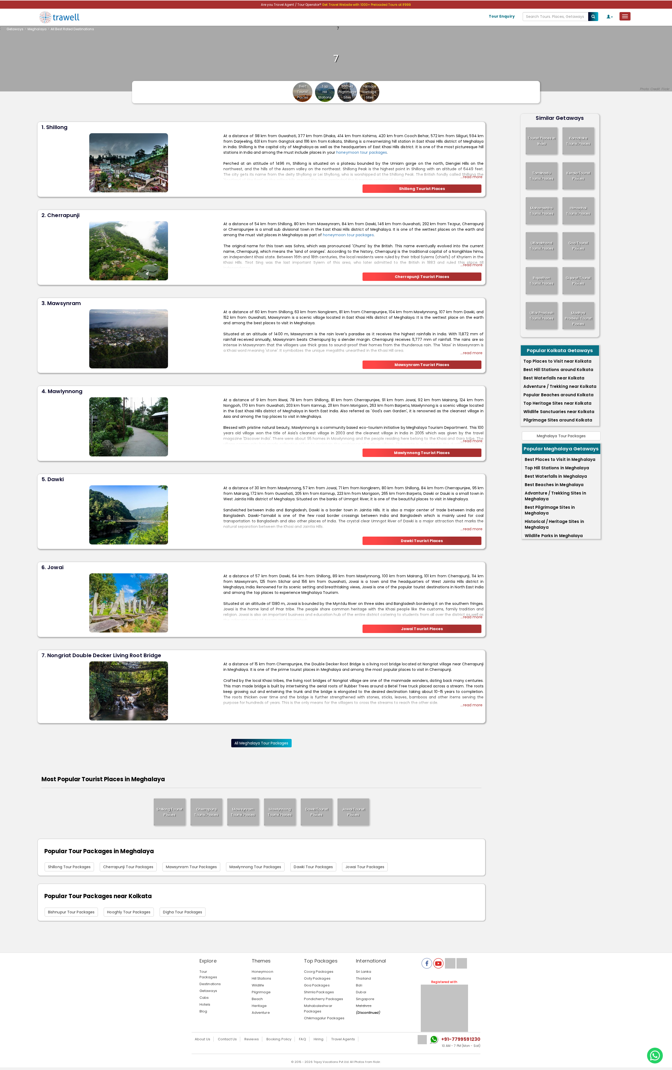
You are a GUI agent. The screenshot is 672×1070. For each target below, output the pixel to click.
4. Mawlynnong (61, 391)
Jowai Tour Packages (364, 867)
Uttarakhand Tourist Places (541, 245)
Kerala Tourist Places (578, 176)
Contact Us (227, 1039)
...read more (471, 176)
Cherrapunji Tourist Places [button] (422, 276)
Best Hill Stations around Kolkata (558, 369)
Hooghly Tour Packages (128, 912)
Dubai (361, 992)
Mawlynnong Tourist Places (280, 812)
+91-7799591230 (460, 1039)
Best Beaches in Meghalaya (554, 484)
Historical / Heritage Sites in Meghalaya (554, 524)
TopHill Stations (325, 92)
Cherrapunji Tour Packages (128, 867)
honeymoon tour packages (361, 152)
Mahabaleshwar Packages (318, 1008)
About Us (202, 1039)
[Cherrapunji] (128, 250)
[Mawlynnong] (128, 426)
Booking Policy (278, 1039)
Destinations (210, 983)
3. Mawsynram (61, 303)
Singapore (365, 998)
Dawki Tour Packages (313, 867)
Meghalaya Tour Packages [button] (561, 436)
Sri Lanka (363, 971)
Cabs (204, 997)
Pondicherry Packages (323, 998)
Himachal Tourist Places (578, 210)
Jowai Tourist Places (353, 812)
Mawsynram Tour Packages (191, 867)
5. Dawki (52, 479)
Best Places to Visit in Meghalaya (560, 459)
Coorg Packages (318, 971)
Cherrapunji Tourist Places (206, 812)
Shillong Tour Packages (69, 867)
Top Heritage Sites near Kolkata (557, 403)
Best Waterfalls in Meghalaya (556, 476)
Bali (359, 985)
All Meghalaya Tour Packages (261, 743)
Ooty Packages (317, 978)
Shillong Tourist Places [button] (422, 188)
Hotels (205, 1004)
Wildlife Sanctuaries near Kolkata (558, 411)
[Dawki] (128, 514)
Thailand (363, 978)
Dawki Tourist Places (316, 812)
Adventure (261, 1012)
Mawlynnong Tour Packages (255, 867)
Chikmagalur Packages (324, 1018)
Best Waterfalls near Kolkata (554, 378)
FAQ (302, 1039)
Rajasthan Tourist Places (541, 280)
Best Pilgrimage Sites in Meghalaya (550, 510)
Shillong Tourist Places (169, 812)
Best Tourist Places (302, 92)
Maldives (363, 1005)
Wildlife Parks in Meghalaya (554, 535)
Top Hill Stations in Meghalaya (557, 468)
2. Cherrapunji (60, 215)
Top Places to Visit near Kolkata (557, 361)
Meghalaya (37, 29)
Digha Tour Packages (182, 912)
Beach (257, 998)
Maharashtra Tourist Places (541, 210)
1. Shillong (54, 127)
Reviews (251, 1039)
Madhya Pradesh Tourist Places (578, 318)
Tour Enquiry (502, 16)
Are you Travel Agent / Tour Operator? (291, 4)
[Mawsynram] (128, 338)
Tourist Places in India (541, 141)
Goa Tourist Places (578, 245)
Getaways (15, 29)
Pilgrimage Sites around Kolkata (557, 420)
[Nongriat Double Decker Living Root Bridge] (128, 690)
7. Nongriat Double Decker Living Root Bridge (101, 655)
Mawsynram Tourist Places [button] (422, 364)
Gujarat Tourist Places (578, 280)
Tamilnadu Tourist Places (541, 176)
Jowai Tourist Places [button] (422, 628)
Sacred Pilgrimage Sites (347, 92)
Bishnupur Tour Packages (71, 912)
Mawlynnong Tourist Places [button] (422, 452)
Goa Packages (317, 985)
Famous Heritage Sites (369, 92)
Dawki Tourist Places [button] (422, 540)
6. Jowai (52, 567)
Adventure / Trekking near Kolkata (559, 386)
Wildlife (258, 985)
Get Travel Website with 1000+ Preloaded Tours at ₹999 (366, 4)
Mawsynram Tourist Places (243, 812)
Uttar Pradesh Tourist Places (541, 315)
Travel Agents (343, 1039)
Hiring (319, 1039)
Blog (203, 1011)
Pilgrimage (261, 992)
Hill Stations (261, 978)
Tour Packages (208, 974)
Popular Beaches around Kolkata (558, 395)
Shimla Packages (319, 992)
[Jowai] (128, 602)
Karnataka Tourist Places (578, 141)
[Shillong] (128, 162)
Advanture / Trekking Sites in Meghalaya (555, 496)
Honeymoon (262, 971)
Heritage (259, 1005)
